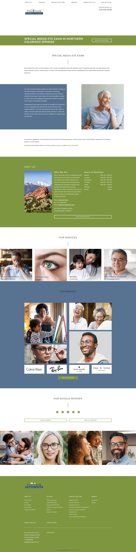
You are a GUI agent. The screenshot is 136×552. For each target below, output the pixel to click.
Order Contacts (89, 2)
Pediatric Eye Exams (52, 502)
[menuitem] (28, 2)
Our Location (106, 2)
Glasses (94, 502)
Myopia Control (73, 512)
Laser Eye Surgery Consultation (77, 509)
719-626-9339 (105, 9)
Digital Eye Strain (73, 500)
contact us (59, 145)
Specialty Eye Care (58, 2)
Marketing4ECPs (65, 550)
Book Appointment (102, 40)
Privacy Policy (27, 507)
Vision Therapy (73, 514)
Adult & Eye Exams (52, 500)
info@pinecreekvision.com (66, 205)
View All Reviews (90, 420)
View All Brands (68, 378)
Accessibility (27, 505)
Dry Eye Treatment (74, 502)
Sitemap (26, 502)
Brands (74, 2)
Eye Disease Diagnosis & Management (79, 507)
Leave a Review (45, 420)
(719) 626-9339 (73, 145)
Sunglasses (95, 500)
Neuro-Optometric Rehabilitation (77, 516)
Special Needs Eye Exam (53, 505)
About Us (28, 2)
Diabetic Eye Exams (52, 512)
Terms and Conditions (30, 509)
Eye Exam (41, 2)
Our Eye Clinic (28, 500)
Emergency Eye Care (74, 505)
